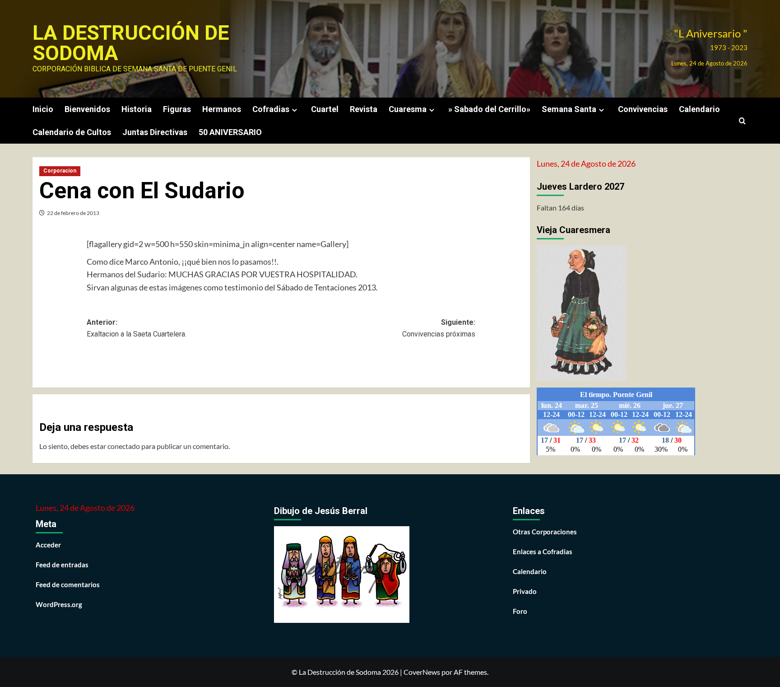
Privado (525, 591)
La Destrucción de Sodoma (130, 43)
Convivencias (643, 109)
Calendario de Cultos (71, 132)
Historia (136, 109)
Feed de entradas (62, 565)
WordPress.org (59, 604)
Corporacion (59, 171)
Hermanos (221, 109)
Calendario (699, 109)
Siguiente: (438, 328)
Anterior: (136, 328)
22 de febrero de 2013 (73, 213)
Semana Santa (569, 109)
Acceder (48, 545)
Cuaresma (408, 109)
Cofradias (270, 109)
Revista (363, 109)
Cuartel (325, 109)
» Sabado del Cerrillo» (489, 109)
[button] (742, 121)
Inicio (42, 109)
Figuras (177, 109)
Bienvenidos (87, 109)
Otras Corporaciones (545, 532)
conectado (123, 446)
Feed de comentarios (68, 584)
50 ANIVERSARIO (230, 132)
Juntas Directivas (154, 132)
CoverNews (422, 672)
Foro (520, 611)
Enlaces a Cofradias (542, 551)
